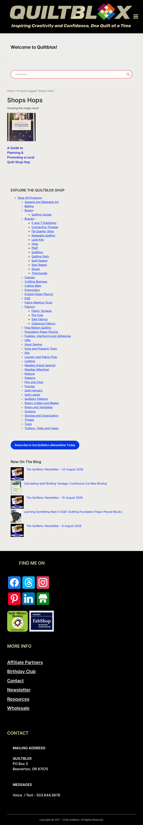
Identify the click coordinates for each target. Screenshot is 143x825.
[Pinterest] (14, 598)
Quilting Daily (40, 256)
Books (29, 210)
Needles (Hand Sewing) (40, 365)
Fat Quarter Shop (43, 231)
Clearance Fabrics (43, 323)
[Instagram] (43, 582)
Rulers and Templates (39, 407)
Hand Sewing (33, 344)
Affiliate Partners (25, 662)
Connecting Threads (45, 227)
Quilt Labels (32, 394)
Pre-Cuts (37, 315)
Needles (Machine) (37, 369)
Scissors (30, 411)
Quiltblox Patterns (36, 399)
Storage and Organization (41, 415)
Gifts (28, 340)
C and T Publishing (44, 223)
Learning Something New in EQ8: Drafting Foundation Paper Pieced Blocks (73, 511)
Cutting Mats (33, 285)
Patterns (30, 378)
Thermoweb (39, 273)
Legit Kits (38, 239)
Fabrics (29, 306)
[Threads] (28, 582)
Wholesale (18, 708)
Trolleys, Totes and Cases (41, 428)
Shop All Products (29, 197)
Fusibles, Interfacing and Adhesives (48, 336)
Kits (27, 352)
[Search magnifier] (128, 74)
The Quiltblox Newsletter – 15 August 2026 (55, 497)
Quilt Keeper (40, 260)
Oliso (35, 244)
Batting (29, 206)
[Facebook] (14, 582)
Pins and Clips (34, 382)
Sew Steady (39, 265)
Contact (15, 680)
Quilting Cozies (41, 214)
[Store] (43, 598)
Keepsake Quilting (43, 235)
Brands (29, 218)
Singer (36, 269)
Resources (18, 699)
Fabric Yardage (42, 311)
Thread (29, 419)
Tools (28, 424)
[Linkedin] (28, 598)
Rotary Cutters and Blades (42, 403)
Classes (30, 277)
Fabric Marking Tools (38, 302)
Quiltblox (37, 252)
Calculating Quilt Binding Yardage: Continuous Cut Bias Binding (65, 483)
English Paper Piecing (39, 294)
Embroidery (32, 290)
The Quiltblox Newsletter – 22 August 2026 (55, 469)
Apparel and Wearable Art (42, 202)
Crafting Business (36, 281)
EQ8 (27, 298)
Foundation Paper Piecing (41, 332)
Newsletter (19, 689)
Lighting (30, 361)
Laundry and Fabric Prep (41, 357)
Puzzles (30, 386)
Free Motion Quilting (38, 327)
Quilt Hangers (33, 390)
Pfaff (35, 248)
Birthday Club (21, 671)
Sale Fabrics (40, 319)
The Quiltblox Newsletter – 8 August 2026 (54, 526)
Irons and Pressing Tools (41, 348)
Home (10, 91)
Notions (30, 373)
